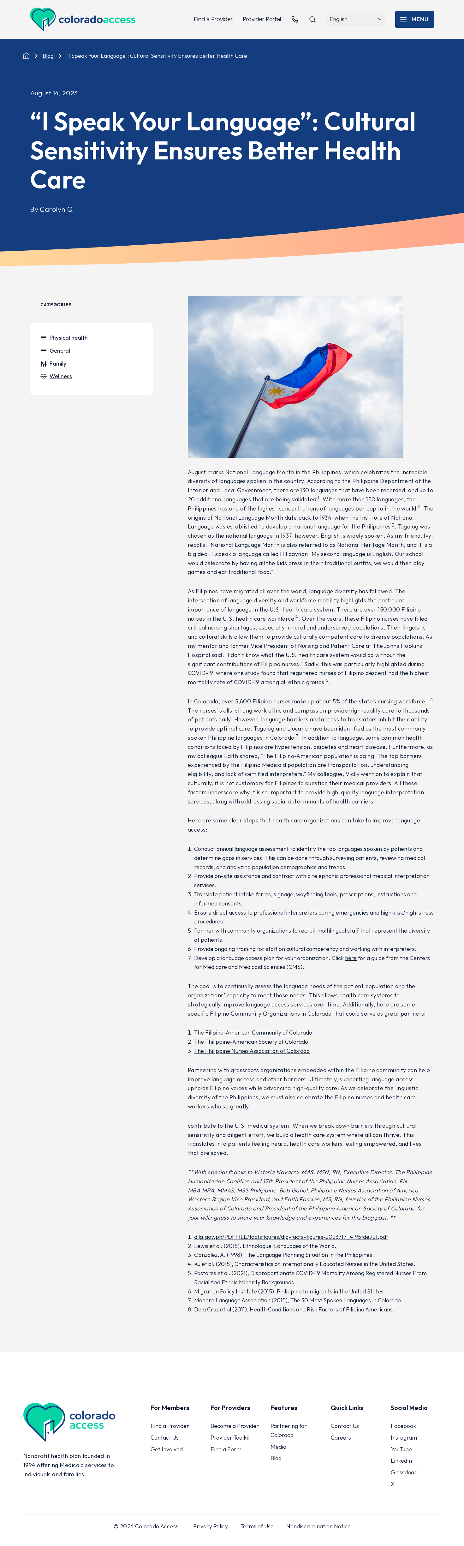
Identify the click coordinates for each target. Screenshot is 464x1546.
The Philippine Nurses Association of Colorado (252, 1050)
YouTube (401, 1449)
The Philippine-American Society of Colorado (251, 1041)
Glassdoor (404, 1472)
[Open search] (312, 19)
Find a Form (226, 1449)
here (351, 958)
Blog (48, 55)
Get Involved (167, 1449)
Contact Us (165, 1437)
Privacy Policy (210, 1526)
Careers (341, 1437)
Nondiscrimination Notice (318, 1526)
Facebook (403, 1426)
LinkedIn (401, 1460)
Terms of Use (257, 1526)
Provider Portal (262, 19)
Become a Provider (235, 1426)
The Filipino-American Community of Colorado (253, 1032)
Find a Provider (213, 19)
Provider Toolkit (230, 1437)
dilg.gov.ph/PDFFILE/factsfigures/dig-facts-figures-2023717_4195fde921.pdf (291, 1236)
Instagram (404, 1437)
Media (278, 1446)
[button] (414, 19)
